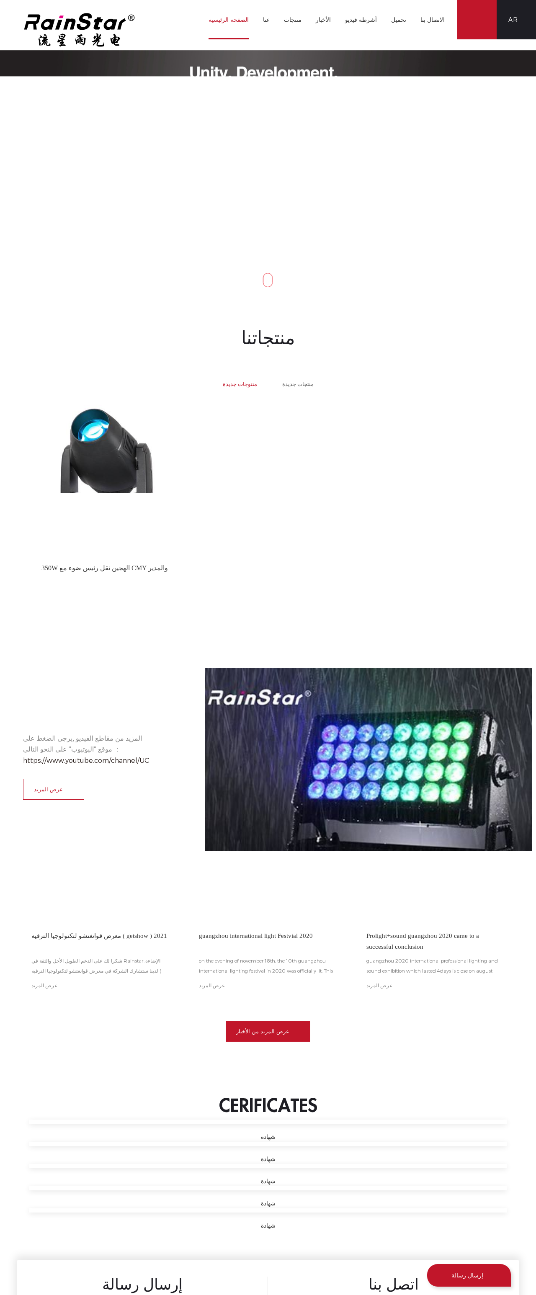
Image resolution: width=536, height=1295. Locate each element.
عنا (266, 19)
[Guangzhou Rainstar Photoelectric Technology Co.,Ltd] (79, 30)
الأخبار (323, 19)
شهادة (268, 1137)
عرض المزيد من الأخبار (262, 1031)
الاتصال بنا (432, 19)
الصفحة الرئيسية (229, 19)
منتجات (293, 19)
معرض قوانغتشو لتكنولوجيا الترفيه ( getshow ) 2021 (95, 941)
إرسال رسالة (467, 1275)
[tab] (239, 373)
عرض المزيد (48, 789)
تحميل (398, 19)
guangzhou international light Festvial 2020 (262, 941)
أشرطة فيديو (361, 19)
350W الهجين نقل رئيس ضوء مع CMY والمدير (105, 568)
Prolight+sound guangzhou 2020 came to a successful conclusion (431, 941)
